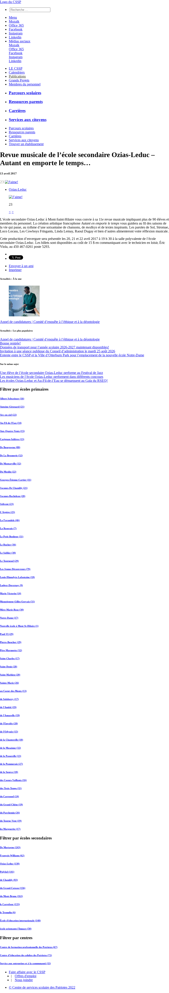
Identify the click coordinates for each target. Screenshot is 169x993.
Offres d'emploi (25, 976)
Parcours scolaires (25, 93)
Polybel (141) (7, 871)
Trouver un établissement (26, 144)
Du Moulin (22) (8, 471)
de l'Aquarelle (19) (10, 715)
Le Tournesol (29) (9, 561)
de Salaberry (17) (9, 699)
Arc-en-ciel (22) (8, 414)
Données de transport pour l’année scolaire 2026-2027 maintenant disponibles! (54, 347)
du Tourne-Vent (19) (11, 820)
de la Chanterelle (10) (11, 739)
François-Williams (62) (12, 855)
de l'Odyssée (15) (9, 731)
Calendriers (17, 72)
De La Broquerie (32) (11, 455)
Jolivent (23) (7, 504)
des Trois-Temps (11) (11, 788)
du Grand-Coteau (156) (12, 888)
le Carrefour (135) (10, 904)
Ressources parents (26, 101)
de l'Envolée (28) (9, 723)
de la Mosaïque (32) (10, 748)
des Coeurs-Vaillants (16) (13, 780)
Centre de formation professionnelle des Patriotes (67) (28, 947)
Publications (17, 76)
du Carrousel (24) (9, 796)
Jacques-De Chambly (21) (14, 488)
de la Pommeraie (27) (11, 764)
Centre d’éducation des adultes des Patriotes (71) (26, 955)
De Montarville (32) (10, 463)
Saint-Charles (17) (10, 658)
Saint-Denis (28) (8, 666)
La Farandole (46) (10, 520)
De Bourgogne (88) (10, 447)
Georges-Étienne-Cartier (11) (15, 479)
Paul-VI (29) (6, 634)
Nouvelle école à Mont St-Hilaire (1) (19, 626)
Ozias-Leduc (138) (10, 863)
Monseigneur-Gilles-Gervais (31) (17, 601)
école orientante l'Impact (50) (15, 928)
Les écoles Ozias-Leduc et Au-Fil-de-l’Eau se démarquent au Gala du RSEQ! (54, 380)
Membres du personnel (24, 84)
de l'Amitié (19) (8, 707)
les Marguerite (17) (10, 829)
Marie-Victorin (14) (10, 593)
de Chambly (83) (9, 880)
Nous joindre (24, 980)
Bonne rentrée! (10, 343)
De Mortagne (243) (10, 847)
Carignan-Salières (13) (12, 439)
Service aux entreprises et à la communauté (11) (25, 963)
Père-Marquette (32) (11, 650)
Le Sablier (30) (8, 552)
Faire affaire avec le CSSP (27, 972)
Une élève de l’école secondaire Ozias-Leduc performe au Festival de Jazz (51, 373)
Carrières (17, 110)
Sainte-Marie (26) (9, 682)
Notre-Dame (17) (9, 617)
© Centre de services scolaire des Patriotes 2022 (42, 987)
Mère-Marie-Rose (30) (12, 609)
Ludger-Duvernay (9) (11, 585)
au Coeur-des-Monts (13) (13, 691)
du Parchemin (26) (10, 812)
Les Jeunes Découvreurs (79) (15, 569)
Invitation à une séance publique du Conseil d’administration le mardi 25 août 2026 (57, 351)
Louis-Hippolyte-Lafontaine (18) (17, 577)
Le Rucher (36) (8, 544)
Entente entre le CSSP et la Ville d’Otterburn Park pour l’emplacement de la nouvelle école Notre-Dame (72, 355)
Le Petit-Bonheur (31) (11, 536)
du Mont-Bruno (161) (11, 896)
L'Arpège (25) (7, 512)
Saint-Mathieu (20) (10, 674)
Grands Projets (19, 80)
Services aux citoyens (27, 119)
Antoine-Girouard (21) (12, 406)
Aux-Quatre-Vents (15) (12, 431)
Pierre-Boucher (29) (10, 642)
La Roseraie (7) (8, 528)
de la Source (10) (9, 772)
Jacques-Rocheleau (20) (12, 496)
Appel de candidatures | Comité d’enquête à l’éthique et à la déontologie (50, 322)
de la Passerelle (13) (10, 756)
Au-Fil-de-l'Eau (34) (11, 423)
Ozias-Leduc (18, 189)
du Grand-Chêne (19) (11, 804)
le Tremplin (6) (8, 912)
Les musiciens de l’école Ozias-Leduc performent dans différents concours (51, 377)
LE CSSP (15, 68)
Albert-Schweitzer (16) (12, 398)
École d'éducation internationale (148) (20, 920)
